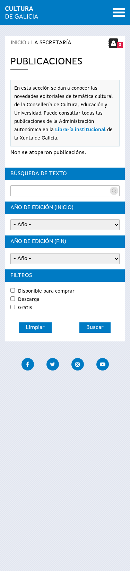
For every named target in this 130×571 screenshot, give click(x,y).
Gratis (25, 307)
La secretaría (51, 43)
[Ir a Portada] (21, 14)
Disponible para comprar (46, 291)
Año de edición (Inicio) (41, 208)
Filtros (21, 275)
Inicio (18, 43)
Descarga (29, 299)
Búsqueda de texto (38, 174)
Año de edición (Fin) (38, 241)
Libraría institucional (80, 129)
